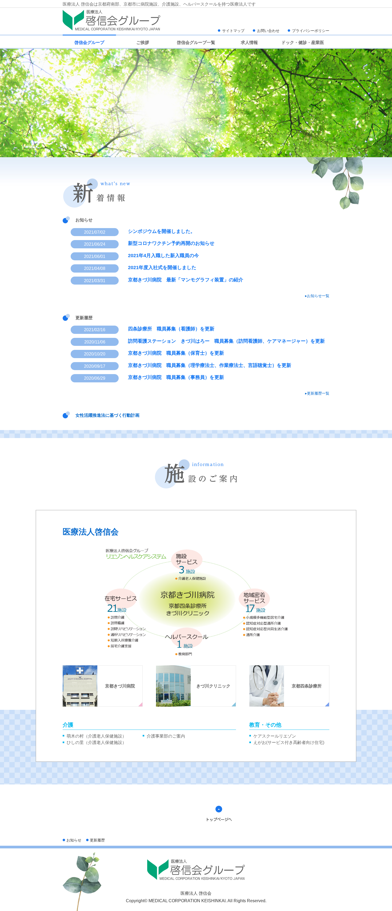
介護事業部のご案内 (166, 736)
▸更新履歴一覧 (317, 393)
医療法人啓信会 (91, 531)
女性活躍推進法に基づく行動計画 (107, 415)
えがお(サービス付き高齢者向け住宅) (288, 742)
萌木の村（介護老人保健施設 (94, 736)
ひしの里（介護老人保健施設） (96, 742)
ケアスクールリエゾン (274, 736)
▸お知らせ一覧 (317, 296)
